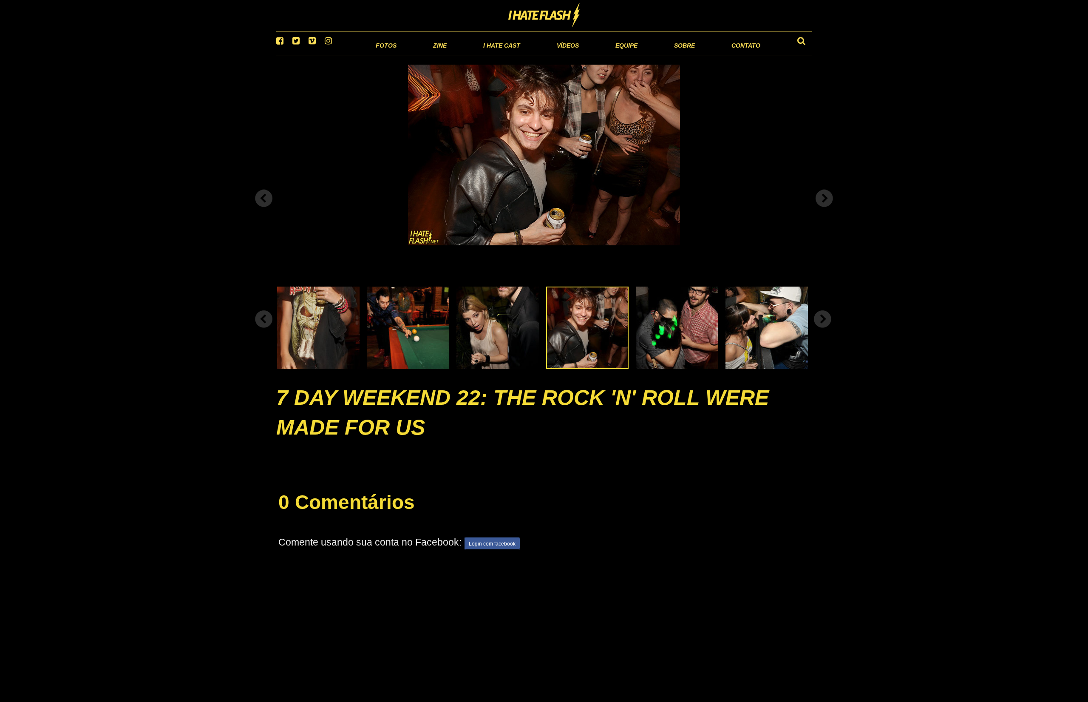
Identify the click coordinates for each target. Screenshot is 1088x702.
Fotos (327, 55)
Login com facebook (492, 554)
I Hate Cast (456, 55)
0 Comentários (346, 513)
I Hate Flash (544, 15)
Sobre (667, 55)
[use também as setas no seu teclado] (264, 209)
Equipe (602, 55)
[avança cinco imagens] (264, 330)
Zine (385, 55)
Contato (738, 55)
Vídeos (535, 55)
